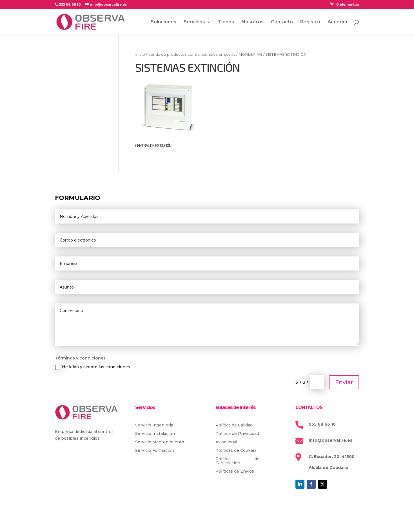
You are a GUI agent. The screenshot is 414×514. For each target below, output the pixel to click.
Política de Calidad (234, 425)
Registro (310, 22)
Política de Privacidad (237, 434)
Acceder (338, 22)
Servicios (194, 22)
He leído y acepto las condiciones (96, 366)
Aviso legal (226, 442)
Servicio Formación (154, 450)
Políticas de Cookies (236, 450)
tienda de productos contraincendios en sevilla (191, 54)
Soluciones (163, 22)
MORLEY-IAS (250, 54)
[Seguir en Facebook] (311, 484)
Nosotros (253, 22)
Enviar (344, 382)
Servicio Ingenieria (154, 425)
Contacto (282, 22)
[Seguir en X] (322, 484)
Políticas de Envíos (234, 471)
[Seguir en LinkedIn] (299, 484)
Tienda (226, 22)
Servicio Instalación (155, 434)
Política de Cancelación (237, 461)
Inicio (140, 54)
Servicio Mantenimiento (159, 442)
